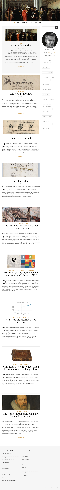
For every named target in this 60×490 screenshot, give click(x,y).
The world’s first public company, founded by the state (21, 415)
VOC (26, 91)
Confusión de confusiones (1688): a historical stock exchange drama (21, 368)
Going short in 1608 (21, 138)
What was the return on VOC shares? (21, 321)
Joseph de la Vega (47, 101)
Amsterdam (45, 62)
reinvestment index (47, 109)
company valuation (47, 72)
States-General (46, 126)
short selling (46, 121)
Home (13, 22)
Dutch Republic (18, 411)
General (21, 43)
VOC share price (26, 135)
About (18, 22)
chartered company (47, 69)
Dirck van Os (46, 77)
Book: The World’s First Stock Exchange (32, 22)
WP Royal (9, 487)
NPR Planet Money (47, 106)
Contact (46, 22)
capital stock (16, 179)
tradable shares (46, 131)
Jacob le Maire (46, 96)
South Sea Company (47, 123)
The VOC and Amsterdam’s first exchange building (21, 227)
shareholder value (47, 116)
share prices (45, 118)
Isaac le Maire (46, 94)
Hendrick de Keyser (47, 89)
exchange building (16, 223)
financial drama (46, 84)
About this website (21, 45)
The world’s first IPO (21, 93)
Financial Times (46, 87)
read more (21, 66)
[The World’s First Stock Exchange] (30, 10)
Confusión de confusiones (49, 74)
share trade (21, 91)
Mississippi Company (47, 104)
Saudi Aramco (46, 111)
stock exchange (46, 128)
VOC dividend (22, 270)
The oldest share (21, 181)
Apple (51, 62)
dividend (53, 77)
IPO (16, 91)
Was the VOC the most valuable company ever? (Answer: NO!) (21, 274)
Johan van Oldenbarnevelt (49, 99)
